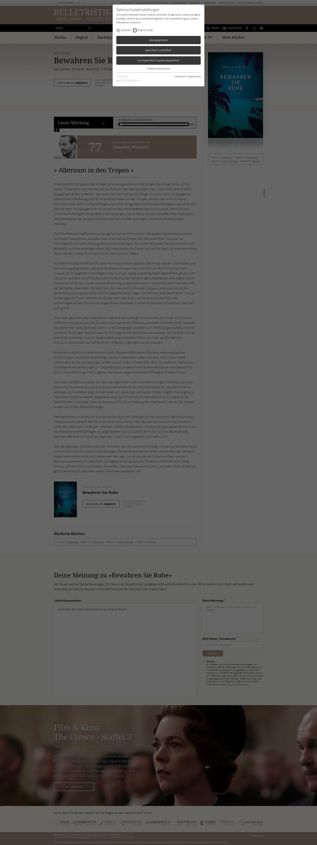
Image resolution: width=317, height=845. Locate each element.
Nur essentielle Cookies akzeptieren (158, 60)
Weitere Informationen (158, 68)
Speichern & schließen (158, 50)
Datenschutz (194, 76)
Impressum (180, 76)
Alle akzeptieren (158, 40)
